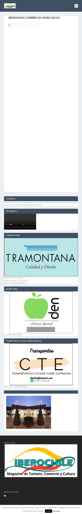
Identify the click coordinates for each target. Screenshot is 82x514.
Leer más (56, 511)
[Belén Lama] (41, 312)
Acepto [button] (48, 511)
